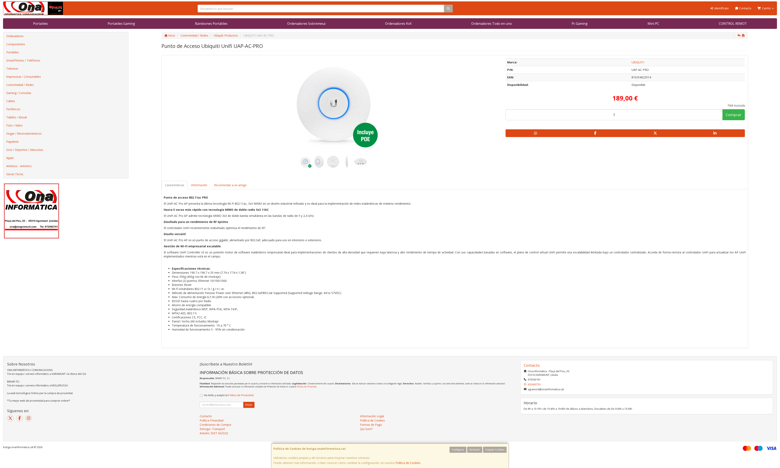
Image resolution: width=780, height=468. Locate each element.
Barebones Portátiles (211, 23)
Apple (10, 158)
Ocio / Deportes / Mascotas (24, 150)
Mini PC (653, 23)
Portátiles (12, 52)
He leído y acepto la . (229, 395)
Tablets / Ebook (16, 117)
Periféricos (13, 109)
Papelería (12, 142)
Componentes (15, 44)
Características (174, 185)
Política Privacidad (211, 420)
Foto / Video (14, 125)
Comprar (733, 114)
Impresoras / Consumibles (23, 77)
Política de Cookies (407, 463)
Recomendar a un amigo (230, 185)
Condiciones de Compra (215, 425)
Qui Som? (366, 429)
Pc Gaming (580, 23)
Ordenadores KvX (398, 23)
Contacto (744, 8)
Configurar (458, 449)
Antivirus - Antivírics (19, 166)
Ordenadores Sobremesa (306, 23)
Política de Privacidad (306, 386)
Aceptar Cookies (494, 449)
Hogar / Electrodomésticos (24, 133)
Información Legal (372, 416)
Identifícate (721, 8)
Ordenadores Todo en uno (491, 23)
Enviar (248, 404)
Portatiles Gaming (121, 23)
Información (199, 185)
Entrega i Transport (212, 429)
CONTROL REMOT (733, 23)
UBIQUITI (638, 62)
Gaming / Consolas (18, 93)
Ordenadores (15, 36)
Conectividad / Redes (20, 85)
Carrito (766, 8)
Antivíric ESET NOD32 (214, 433)
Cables (10, 101)
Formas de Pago (371, 425)
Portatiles (40, 23)
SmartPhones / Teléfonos (23, 60)
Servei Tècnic (15, 174)
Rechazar (474, 449)
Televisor (12, 68)
